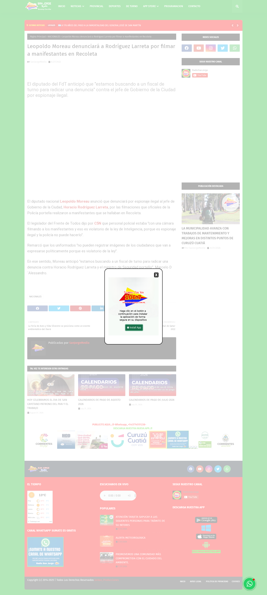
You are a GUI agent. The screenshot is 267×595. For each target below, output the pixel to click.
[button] (249, 584)
